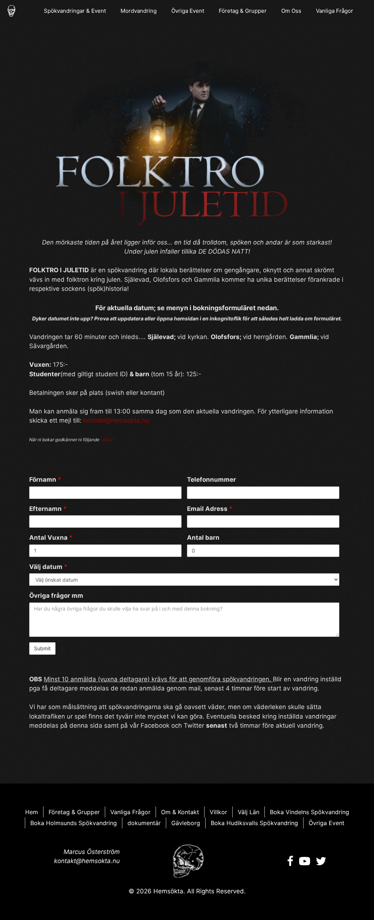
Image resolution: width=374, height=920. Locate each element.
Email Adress (210, 508)
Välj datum (48, 566)
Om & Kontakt (180, 812)
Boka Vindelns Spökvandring (309, 812)
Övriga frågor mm (56, 595)
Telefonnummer (211, 479)
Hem (31, 812)
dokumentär (144, 823)
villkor (106, 439)
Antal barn (203, 537)
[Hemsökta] (11, 11)
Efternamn (48, 508)
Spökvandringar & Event (75, 10)
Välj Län (248, 812)
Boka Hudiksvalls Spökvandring (254, 823)
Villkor (218, 812)
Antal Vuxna (51, 537)
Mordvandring (139, 10)
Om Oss (291, 10)
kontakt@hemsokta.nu (116, 420)
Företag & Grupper (243, 10)
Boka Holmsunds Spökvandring (73, 823)
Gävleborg (185, 823)
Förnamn (45, 479)
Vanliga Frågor (334, 10)
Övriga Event (187, 10)
